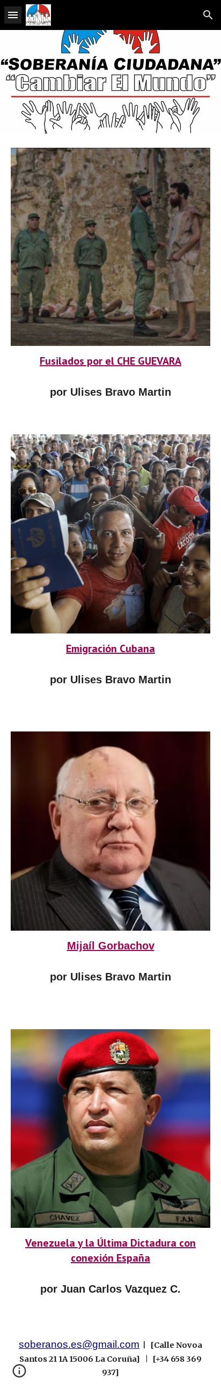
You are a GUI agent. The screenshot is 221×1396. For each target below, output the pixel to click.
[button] (13, 14)
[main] (110, 361)
